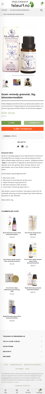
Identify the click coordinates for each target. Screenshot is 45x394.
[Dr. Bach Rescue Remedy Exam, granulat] (22, 47)
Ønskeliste (34, 123)
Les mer (37, 380)
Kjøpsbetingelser (16, 364)
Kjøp (12, 123)
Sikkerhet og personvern (32, 364)
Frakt (6, 364)
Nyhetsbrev (19, 369)
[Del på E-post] (27, 147)
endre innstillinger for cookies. (10, 382)
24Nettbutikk (26, 386)
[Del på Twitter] (18, 147)
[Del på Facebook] (22, 147)
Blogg (27, 369)
